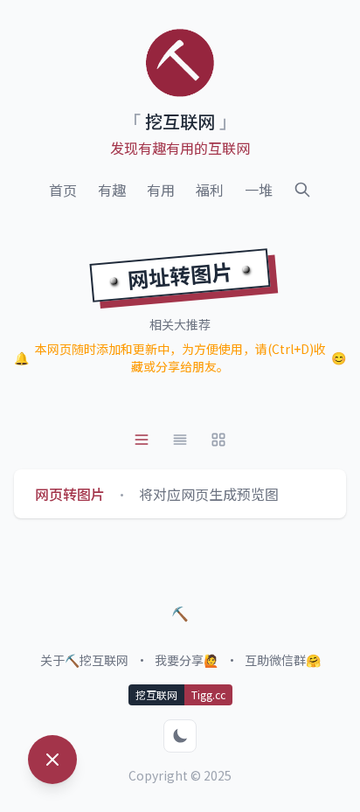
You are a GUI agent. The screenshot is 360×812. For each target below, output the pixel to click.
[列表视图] (141, 439)
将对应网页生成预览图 (209, 493)
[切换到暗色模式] (180, 736)
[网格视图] (218, 439)
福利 (210, 189)
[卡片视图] (180, 439)
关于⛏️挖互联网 (84, 660)
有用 (161, 189)
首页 (63, 189)
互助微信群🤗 (283, 660)
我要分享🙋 (186, 660)
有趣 (112, 189)
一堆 (259, 189)
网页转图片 (70, 493)
